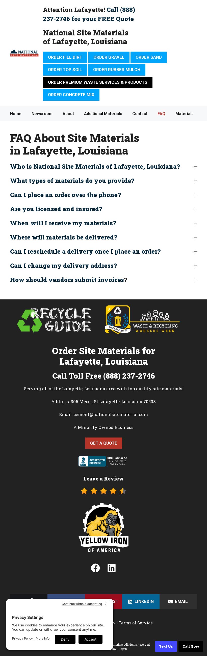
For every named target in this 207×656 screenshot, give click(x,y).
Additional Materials (103, 113)
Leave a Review (103, 478)
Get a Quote (103, 443)
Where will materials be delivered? (63, 237)
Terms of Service (136, 622)
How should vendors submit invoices (67, 280)
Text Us (166, 646)
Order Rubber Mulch (116, 69)
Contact (139, 113)
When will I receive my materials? (63, 223)
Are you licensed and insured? (56, 209)
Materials (184, 113)
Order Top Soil (65, 69)
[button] (103, 166)
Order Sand (149, 57)
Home (15, 113)
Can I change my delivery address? (63, 265)
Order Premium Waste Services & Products (97, 82)
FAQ (161, 113)
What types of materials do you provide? (72, 181)
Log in (123, 649)
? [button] (68, 280)
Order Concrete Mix (71, 94)
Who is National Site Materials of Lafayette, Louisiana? (95, 166)
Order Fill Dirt (65, 57)
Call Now (191, 646)
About (68, 113)
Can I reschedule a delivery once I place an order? (85, 251)
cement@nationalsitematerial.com (110, 414)
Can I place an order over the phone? (65, 195)
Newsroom (42, 113)
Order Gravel (108, 57)
